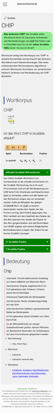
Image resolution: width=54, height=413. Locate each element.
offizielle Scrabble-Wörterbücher (23, 172)
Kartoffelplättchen (41, 370)
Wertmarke (33, 376)
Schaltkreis (17, 370)
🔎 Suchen (9, 18)
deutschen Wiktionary (40, 391)
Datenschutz (22, 388)
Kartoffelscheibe (38, 373)
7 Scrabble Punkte (15, 249)
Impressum (32, 388)
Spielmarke (23, 376)
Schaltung (27, 370)
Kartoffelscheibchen (21, 373)
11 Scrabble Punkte (16, 242)
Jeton (14, 376)
